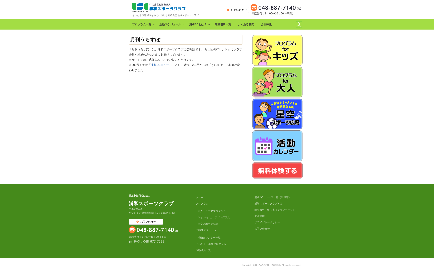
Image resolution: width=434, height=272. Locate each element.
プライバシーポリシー (267, 222)
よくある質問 (246, 24)
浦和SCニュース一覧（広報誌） (272, 197)
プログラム (202, 203)
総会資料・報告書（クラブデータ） (274, 209)
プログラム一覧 (141, 24)
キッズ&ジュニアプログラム (214, 217)
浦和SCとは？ (198, 24)
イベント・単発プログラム (211, 243)
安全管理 (259, 216)
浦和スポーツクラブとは (268, 203)
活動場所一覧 (223, 24)
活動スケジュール (170, 24)
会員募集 (266, 24)
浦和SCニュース (161, 65)
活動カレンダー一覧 (209, 237)
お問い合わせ (239, 9)
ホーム (199, 197)
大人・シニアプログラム (212, 211)
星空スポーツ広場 (208, 223)
